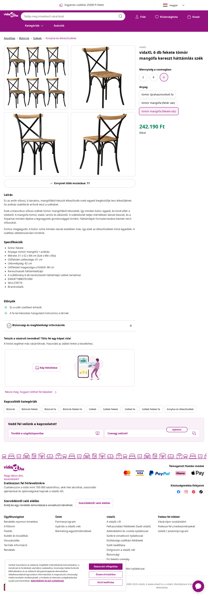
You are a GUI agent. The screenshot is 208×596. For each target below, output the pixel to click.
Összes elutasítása (105, 574)
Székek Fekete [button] (110, 409)
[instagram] (186, 491)
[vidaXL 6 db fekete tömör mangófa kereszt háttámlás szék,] (36, 77)
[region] (65, 575)
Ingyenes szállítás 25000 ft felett (84, 5)
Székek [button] (92, 409)
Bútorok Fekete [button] (30, 409)
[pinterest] (193, 491)
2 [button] (143, 77)
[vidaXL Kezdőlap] (11, 14)
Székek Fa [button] (130, 409)
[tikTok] (201, 491)
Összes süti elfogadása (106, 566)
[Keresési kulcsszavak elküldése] (120, 16)
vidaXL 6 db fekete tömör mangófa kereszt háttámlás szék (171, 55)
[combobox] (73, 16)
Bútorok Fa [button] (50, 409)
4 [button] (153, 77)
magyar (173, 5)
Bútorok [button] (10, 409)
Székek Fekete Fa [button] (151, 409)
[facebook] (178, 491)
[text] (152, 127)
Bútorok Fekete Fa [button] (72, 409)
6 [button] (164, 77)
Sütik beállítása (116, 545)
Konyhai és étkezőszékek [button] (180, 409)
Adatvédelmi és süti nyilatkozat (47, 580)
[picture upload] (89, 367)
